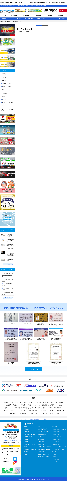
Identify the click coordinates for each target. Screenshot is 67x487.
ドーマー (63, 412)
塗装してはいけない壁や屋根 (44, 449)
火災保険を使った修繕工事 (30, 449)
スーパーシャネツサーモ (57, 431)
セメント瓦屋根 (37, 405)
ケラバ (5, 412)
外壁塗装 (4, 19)
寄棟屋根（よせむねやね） (13, 412)
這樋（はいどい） (59, 408)
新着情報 (54, 456)
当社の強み (55, 453)
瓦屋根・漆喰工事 (41, 19)
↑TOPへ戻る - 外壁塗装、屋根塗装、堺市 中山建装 (33, 419)
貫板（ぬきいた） (60, 410)
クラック (7, 402)
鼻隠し (7, 413)
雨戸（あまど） (41, 408)
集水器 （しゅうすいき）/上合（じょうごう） (13, 410)
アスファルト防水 (43, 404)
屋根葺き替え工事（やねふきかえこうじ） (23, 407)
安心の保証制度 (41, 439)
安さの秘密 (27, 448)
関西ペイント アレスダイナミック (59, 428)
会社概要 (54, 454)
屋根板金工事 (5, 93)
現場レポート (27, 454)
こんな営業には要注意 (42, 448)
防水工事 (19, 19)
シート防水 (58, 404)
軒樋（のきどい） (13, 413)
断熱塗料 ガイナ (56, 434)
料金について (27, 446)
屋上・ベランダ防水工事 (30, 433)
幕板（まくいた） (50, 408)
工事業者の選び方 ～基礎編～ (44, 446)
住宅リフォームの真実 (42, 443)
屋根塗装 (12, 19)
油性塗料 (61, 402)
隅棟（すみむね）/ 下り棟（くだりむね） (51, 412)
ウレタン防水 (51, 404)
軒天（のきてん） (44, 410)
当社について (34, 369)
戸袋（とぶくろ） (32, 408)
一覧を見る (8, 264)
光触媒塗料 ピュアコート (58, 444)
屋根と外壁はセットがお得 (43, 456)
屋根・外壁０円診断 (42, 429)
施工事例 (26, 451)
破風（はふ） (52, 410)
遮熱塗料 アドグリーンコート (58, 448)
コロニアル (59, 413)
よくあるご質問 (56, 459)
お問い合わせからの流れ (43, 431)
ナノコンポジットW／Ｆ (57, 438)
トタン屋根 (60, 405)
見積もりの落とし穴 (42, 451)
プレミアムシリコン (57, 443)
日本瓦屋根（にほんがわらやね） (49, 405)
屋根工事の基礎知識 (42, 458)
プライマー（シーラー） (29, 402)
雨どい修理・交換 (29, 19)
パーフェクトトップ (57, 441)
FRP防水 (36, 413)
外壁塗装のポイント (42, 444)
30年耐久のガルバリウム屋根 (44, 453)
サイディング (38, 402)
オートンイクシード (42, 436)
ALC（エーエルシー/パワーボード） (50, 402)
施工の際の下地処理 (42, 434)
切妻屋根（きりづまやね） (26, 412)
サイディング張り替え (7, 102)
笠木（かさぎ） (8, 408)
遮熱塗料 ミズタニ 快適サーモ (59, 429)
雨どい (25, 410)
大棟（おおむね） (37, 412)
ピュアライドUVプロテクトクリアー (60, 446)
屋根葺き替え (5, 96)
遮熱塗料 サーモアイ (57, 439)
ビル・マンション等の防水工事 (7, 109)
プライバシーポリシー (57, 461)
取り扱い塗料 (54, 426)
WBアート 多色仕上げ (57, 436)
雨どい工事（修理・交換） (30, 434)
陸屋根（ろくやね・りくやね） (26, 405)
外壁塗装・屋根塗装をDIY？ (43, 454)
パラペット (31, 413)
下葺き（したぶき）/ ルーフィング (45, 407)
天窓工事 (4, 99)
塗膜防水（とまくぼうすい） (12, 405)
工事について (40, 426)
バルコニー (30, 404)
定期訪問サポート (41, 441)
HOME (25, 426)
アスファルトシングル (44, 413)
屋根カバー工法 (52, 19)
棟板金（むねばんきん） (34, 410)
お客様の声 (27, 453)
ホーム (4, 15)
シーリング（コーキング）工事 (19, 404)
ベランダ (36, 404)
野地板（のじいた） (58, 407)
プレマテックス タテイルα (58, 449)
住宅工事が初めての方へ (43, 428)
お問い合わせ (54, 458)
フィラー (20, 402)
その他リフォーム (6, 106)
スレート (53, 413)
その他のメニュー (55, 462)
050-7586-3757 (51, 10)
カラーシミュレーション (43, 433)
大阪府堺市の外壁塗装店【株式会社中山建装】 (29, 479)
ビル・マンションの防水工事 (31, 444)
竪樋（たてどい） (23, 413)
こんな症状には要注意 (42, 438)
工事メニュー (14, 15)
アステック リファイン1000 (58, 433)
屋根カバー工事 (28, 439)
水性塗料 (9, 404)
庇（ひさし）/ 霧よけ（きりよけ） (20, 408)
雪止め (34, 407)
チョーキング (13, 402)
